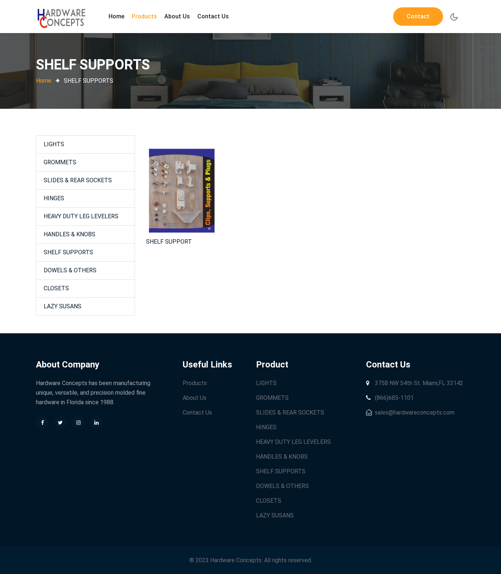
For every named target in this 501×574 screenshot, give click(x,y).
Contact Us (213, 16)
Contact (418, 16)
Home (116, 16)
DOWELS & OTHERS (70, 270)
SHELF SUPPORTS (68, 252)
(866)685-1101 (393, 397)
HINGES (54, 198)
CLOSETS (56, 288)
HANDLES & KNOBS (69, 234)
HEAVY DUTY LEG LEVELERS (81, 216)
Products (144, 16)
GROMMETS (60, 162)
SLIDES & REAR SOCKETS (78, 180)
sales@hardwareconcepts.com (413, 412)
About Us (177, 16)
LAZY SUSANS (62, 306)
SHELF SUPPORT (169, 241)
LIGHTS (54, 144)
